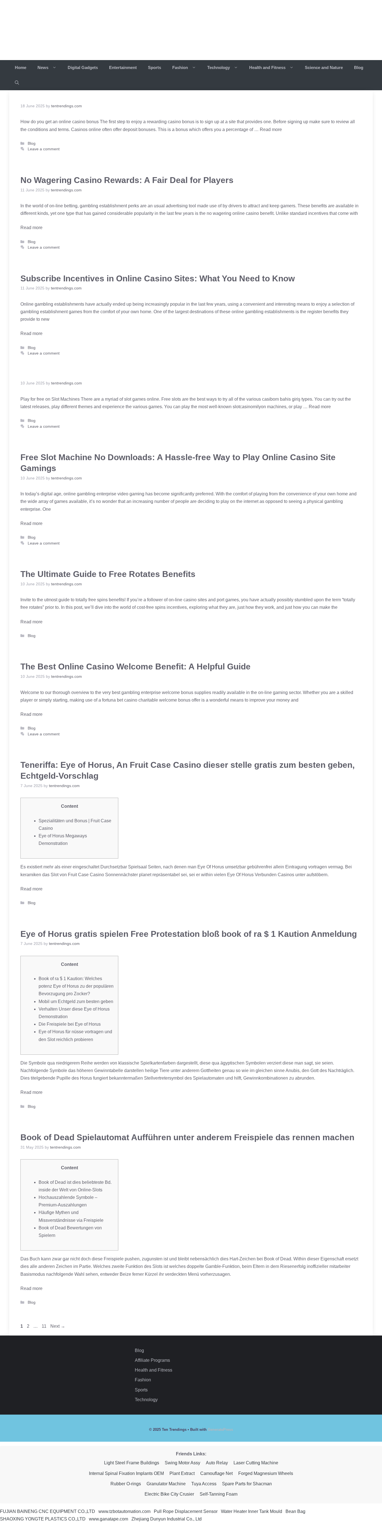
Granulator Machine (166, 1483)
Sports (154, 67)
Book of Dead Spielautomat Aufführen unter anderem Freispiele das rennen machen (187, 1137)
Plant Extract (182, 1473)
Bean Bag (295, 1511)
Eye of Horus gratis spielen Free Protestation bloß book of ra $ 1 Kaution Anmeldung (188, 933)
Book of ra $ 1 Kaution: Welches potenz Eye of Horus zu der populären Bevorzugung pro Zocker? (76, 986)
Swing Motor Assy (182, 1462)
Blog (358, 67)
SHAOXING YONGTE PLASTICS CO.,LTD (43, 1519)
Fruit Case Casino (86, 874)
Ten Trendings (63, 30)
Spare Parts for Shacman (247, 1483)
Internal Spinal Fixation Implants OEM (126, 1473)
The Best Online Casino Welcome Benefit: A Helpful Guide (135, 666)
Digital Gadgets (83, 67)
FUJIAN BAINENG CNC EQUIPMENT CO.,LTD (47, 1511)
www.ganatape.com (108, 1519)
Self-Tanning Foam (218, 1494)
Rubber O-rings (125, 1483)
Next (57, 1326)
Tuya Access (203, 1483)
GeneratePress (220, 1429)
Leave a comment (44, 149)
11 (45, 1326)
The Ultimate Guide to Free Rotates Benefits (107, 574)
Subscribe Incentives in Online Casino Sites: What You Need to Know (157, 278)
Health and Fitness (268, 67)
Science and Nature (324, 67)
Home (20, 67)
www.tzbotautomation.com (124, 1511)
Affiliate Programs (152, 1360)
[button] (17, 82)
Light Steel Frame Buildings (131, 1462)
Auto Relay (217, 1462)
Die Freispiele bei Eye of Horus (70, 1024)
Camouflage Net (216, 1473)
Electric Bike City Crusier (169, 1494)
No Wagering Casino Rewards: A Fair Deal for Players (127, 180)
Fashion (180, 67)
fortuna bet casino (120, 700)
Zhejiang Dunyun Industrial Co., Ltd (166, 1519)
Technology (219, 67)
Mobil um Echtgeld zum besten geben (76, 1001)
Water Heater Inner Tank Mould (251, 1511)
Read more (271, 129)
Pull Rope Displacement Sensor (186, 1511)
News (43, 67)
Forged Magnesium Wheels (265, 1473)
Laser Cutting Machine (256, 1462)
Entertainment (123, 67)
